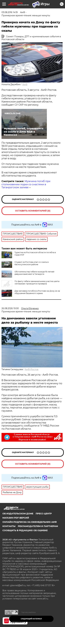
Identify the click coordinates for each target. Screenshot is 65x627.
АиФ (24, 84)
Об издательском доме (17, 513)
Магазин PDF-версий (15, 517)
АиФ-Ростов (31, 369)
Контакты (8, 526)
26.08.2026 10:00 (10, 308)
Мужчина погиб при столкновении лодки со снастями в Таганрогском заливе (26, 184)
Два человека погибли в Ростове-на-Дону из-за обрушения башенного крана (37, 292)
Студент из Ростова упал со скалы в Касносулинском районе (32, 263)
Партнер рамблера (28, 612)
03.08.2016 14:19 (10, 12)
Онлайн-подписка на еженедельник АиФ (29, 522)
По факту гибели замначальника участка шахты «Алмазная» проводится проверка (37, 282)
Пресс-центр (44, 513)
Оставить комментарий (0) (32, 210)
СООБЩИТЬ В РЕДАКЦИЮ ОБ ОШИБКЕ (25, 530)
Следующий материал (31, 619)
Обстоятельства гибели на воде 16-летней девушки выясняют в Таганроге (34, 273)
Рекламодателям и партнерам (38, 526)
